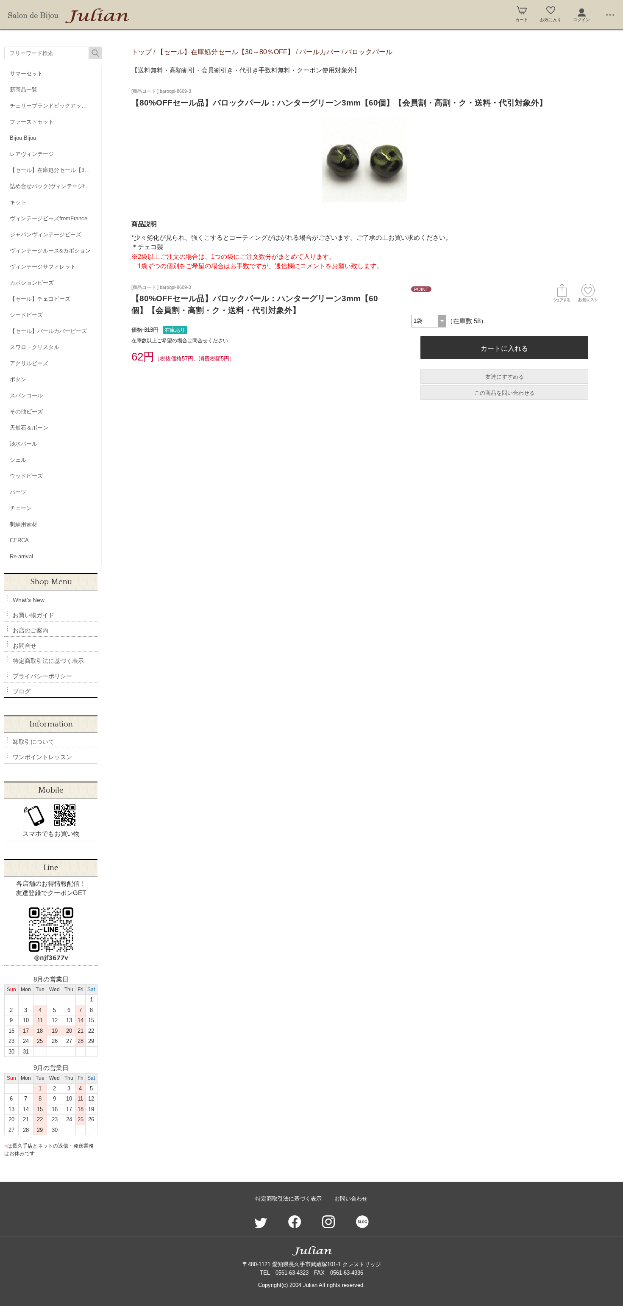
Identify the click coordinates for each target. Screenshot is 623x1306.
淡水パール (23, 444)
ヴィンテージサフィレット (43, 266)
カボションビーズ (32, 283)
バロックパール (368, 51)
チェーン (21, 508)
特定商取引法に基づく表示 (48, 660)
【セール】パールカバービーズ (48, 331)
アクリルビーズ (29, 363)
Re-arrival (21, 556)
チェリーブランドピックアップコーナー (55, 106)
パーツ (18, 492)
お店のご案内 (30, 630)
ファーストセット (32, 122)
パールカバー (319, 51)
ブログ (22, 691)
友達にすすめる (504, 377)
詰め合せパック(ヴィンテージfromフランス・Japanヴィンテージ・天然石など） (55, 186)
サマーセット (26, 73)
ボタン (18, 379)
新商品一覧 (23, 89)
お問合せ (24, 645)
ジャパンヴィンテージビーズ (45, 234)
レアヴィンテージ (32, 154)
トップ (141, 51)
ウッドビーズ (26, 476)
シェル (18, 460)
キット (18, 202)
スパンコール (26, 395)
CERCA (19, 540)
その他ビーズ (26, 411)
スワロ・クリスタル (34, 347)
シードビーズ (26, 315)
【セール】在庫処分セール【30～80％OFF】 (55, 170)
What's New (28, 599)
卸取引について (33, 741)
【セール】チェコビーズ (40, 299)
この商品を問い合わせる (504, 393)
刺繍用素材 (23, 524)
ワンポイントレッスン (42, 757)
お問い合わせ (350, 1198)
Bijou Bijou (23, 138)
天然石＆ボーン (29, 427)
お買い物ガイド (33, 615)
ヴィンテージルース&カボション (50, 250)
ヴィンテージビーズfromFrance (48, 218)
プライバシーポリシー (42, 676)
